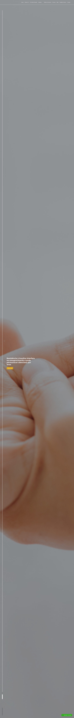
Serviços (54, 2)
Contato (68, 2)
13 (2, 710)
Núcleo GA (27, 2)
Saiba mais (10, 368)
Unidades (40, 2)
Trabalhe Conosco (62, 2)
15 (2, 712)
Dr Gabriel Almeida (33, 2)
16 (2, 713)
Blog (57, 2)
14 (2, 711)
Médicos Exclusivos (47, 2)
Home (22, 2)
